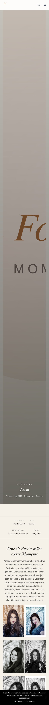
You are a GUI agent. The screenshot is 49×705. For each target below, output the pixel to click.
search (38, 5)
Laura (28, 561)
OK (15, 701)
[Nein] (46, 697)
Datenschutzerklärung (26, 701)
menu (44, 5)
